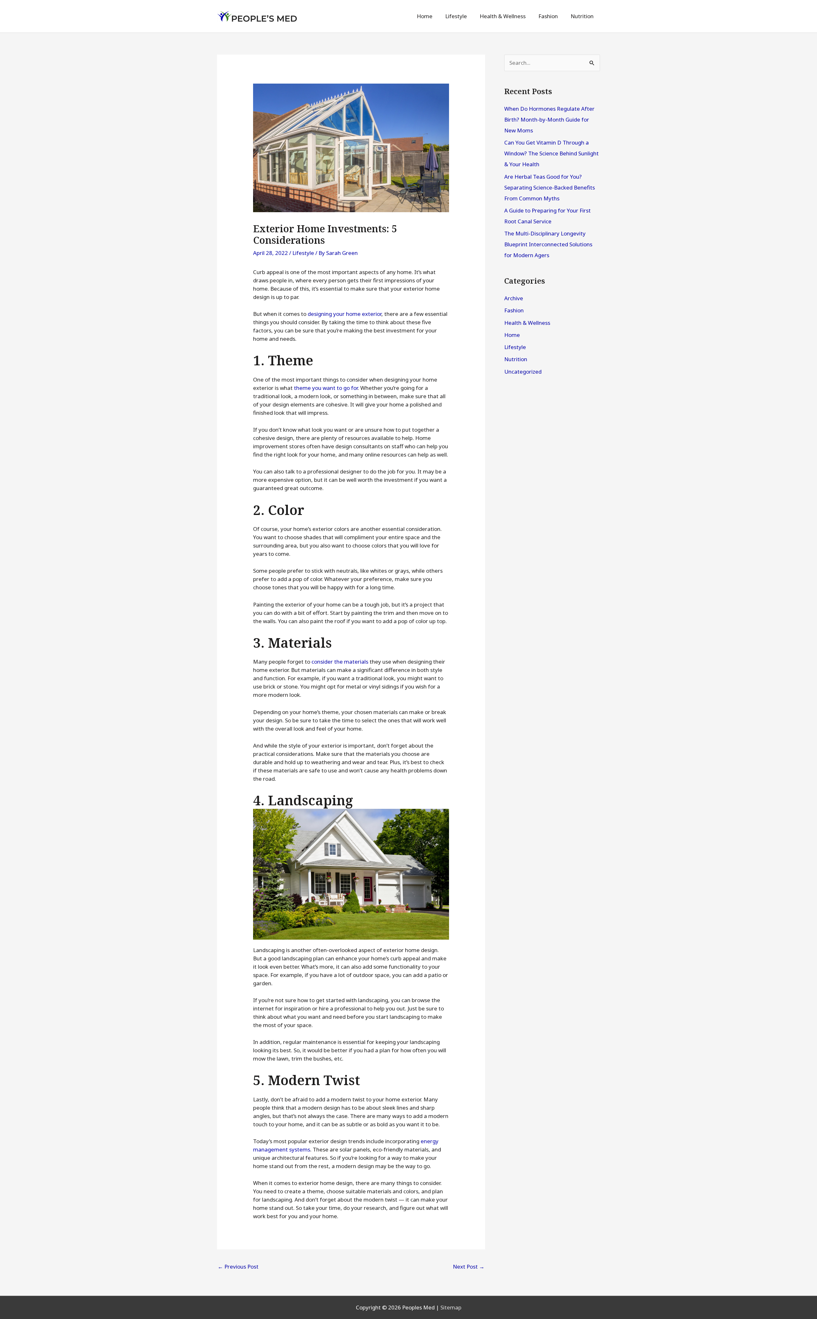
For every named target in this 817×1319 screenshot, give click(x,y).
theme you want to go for (326, 387)
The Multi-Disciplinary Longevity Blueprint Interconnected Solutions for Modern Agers (548, 244)
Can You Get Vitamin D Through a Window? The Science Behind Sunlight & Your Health (551, 153)
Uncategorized (523, 371)
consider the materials (339, 661)
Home (512, 335)
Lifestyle (303, 253)
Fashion (514, 310)
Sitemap (450, 1307)
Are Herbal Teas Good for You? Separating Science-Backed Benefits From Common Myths (549, 187)
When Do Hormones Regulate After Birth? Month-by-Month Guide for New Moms (549, 119)
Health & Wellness (527, 322)
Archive (513, 298)
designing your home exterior (344, 313)
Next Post (468, 1266)
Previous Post (238, 1266)
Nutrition (515, 359)
